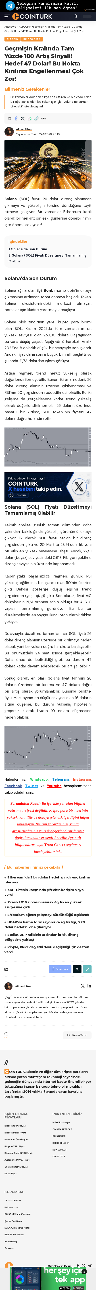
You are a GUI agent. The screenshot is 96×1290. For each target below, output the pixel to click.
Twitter (31, 786)
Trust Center (54, 845)
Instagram (82, 779)
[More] (43, 118)
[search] (75, 16)
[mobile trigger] (8, 16)
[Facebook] (78, 1266)
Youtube (54, 786)
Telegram (60, 779)
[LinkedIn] (89, 986)
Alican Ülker (24, 129)
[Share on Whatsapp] (29, 118)
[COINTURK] (32, 16)
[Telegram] (90, 1266)
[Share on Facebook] (16, 118)
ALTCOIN (24, 26)
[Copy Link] (36, 118)
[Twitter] (82, 986)
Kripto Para (32, 39)
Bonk (48, 290)
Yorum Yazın (79, 1035)
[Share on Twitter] (22, 118)
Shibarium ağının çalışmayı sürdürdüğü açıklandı (48, 915)
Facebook (13, 786)
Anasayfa (10, 26)
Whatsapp (39, 779)
